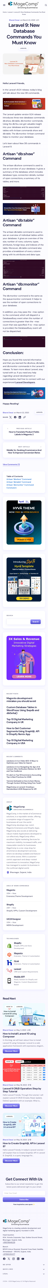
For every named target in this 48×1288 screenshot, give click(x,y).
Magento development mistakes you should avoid (21, 700)
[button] (4, 5)
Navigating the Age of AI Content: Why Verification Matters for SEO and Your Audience (24, 769)
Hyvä (16, 961)
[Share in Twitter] (10, 417)
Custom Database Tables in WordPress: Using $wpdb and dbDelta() (23, 710)
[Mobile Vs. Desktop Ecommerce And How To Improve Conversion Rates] (24, 450)
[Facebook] (4, 1258)
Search (10, 615)
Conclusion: (12, 488)
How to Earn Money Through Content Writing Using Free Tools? (24, 782)
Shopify (17, 943)
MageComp (11, 787)
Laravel (10, 12)
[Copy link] (24, 417)
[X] (9, 1258)
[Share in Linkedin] (19, 417)
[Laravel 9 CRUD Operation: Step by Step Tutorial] (24, 1070)
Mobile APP (19, 976)
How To (9, 1006)
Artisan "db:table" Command (19, 482)
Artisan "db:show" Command (19, 479)
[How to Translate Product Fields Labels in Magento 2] (24, 432)
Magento (18, 953)
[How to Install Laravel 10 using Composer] (24, 1015)
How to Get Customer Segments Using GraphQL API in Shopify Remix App (23, 731)
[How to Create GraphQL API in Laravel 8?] (24, 1125)
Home (5, 12)
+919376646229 (9, 1242)
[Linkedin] (18, 1258)
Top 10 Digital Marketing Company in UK (20, 721)
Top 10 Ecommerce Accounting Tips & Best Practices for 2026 (24, 776)
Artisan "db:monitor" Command (20, 485)
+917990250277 (9, 1254)
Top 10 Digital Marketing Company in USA (20, 742)
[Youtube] (23, 1258)
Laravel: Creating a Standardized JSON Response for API (22, 788)
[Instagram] (13, 1258)
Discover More (11, 1051)
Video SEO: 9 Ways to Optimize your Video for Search (22, 762)
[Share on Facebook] (15, 417)
